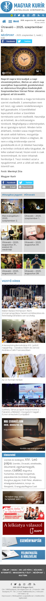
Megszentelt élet (22, 572)
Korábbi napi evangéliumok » (32, 448)
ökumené (9, 467)
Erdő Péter (27, 480)
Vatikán (7, 470)
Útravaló (25, 463)
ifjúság (32, 477)
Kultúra (23, 575)
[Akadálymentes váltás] (12, 15)
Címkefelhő (9, 455)
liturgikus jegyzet (12, 480)
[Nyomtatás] (25, 188)
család (17, 470)
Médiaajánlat (17, 596)
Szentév (16, 463)
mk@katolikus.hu (29, 591)
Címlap (5, 570)
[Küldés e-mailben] (9, 188)
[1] (23, 74)
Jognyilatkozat (28, 596)
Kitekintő (6, 572)
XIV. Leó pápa (25, 570)
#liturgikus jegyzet (12, 194)
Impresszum (6, 596)
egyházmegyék (25, 467)
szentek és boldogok (14, 460)
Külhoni (38, 570)
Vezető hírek (11, 281)
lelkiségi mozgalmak (25, 473)
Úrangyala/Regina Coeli (25, 486)
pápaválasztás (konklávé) (16, 477)
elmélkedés (36, 463)
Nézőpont (7, 35)
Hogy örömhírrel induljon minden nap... (18, 425)
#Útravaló (29, 194)
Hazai (14, 570)
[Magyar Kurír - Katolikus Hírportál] (23, 11)
